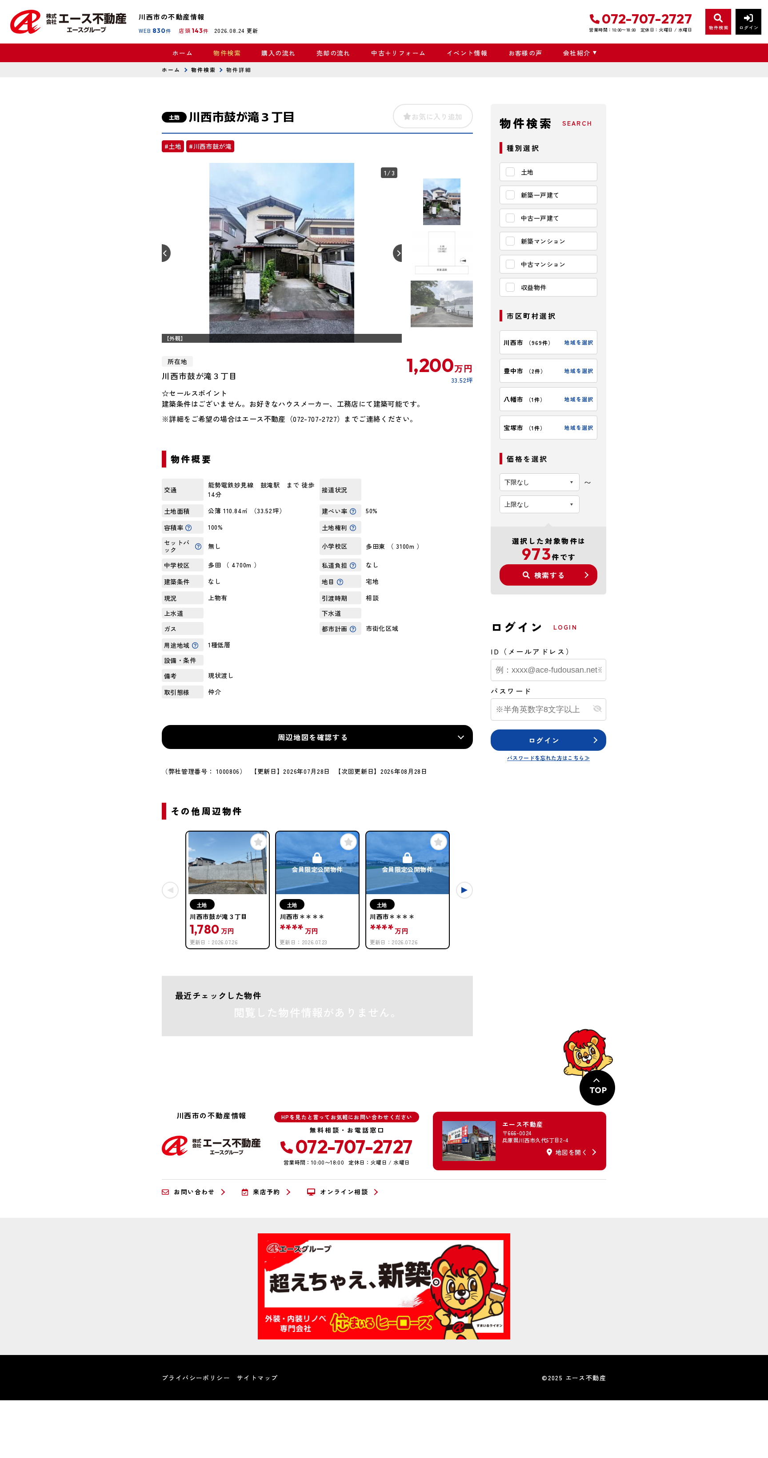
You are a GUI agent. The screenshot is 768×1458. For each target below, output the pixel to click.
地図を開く (572, 1152)
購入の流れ (278, 52)
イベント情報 (467, 52)
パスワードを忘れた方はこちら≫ (548, 757)
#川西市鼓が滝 (210, 146)
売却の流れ (333, 52)
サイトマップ (257, 1378)
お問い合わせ (194, 1192)
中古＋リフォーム (398, 52)
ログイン (544, 740)
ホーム (182, 52)
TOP (598, 1090)
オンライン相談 (344, 1192)
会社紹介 (577, 52)
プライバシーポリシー (196, 1378)
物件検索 (227, 52)
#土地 (172, 146)
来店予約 (266, 1192)
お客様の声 (525, 52)
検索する (549, 575)
